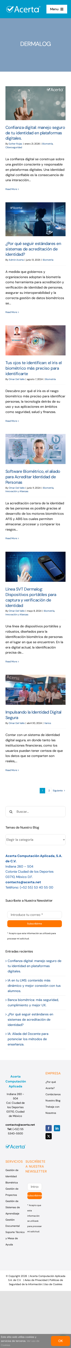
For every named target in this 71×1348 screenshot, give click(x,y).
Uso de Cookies (53, 1284)
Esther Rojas (15, 143)
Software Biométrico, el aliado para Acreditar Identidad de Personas (35, 449)
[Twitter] (49, 1136)
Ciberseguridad (13, 147)
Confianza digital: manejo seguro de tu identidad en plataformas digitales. (35, 103)
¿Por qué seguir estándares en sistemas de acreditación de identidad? (35, 219)
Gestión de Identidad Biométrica (11, 1176)
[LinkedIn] (57, 1128)
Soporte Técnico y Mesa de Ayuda (15, 1238)
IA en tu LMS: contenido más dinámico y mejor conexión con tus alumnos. (34, 985)
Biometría (47, 143)
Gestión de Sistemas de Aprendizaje (12, 1207)
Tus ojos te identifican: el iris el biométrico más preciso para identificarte (35, 340)
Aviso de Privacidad (36, 1280)
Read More (11, 189)
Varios (47, 723)
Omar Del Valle (17, 379)
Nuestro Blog (53, 1100)
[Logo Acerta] (23, 4)
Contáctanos (53, 1094)
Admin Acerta (16, 259)
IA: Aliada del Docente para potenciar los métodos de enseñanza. (28, 1039)
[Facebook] (49, 1128)
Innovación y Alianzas (16, 491)
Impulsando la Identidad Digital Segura (35, 690)
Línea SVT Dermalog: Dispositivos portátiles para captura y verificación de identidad (35, 567)
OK (60, 1341)
